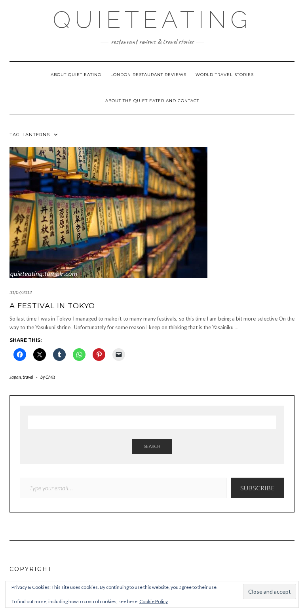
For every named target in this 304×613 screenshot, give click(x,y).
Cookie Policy (153, 601)
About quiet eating (76, 74)
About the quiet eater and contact (152, 100)
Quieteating (152, 20)
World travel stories (225, 74)
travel (28, 377)
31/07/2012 (21, 292)
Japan (15, 377)
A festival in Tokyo (52, 306)
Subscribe (257, 488)
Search (152, 446)
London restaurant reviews (148, 74)
